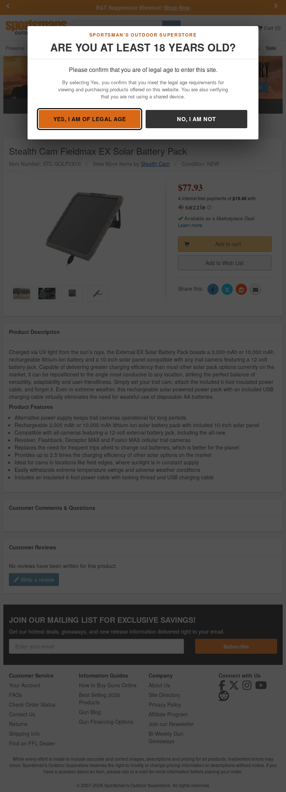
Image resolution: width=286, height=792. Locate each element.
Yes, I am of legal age (89, 119)
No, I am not (196, 119)
